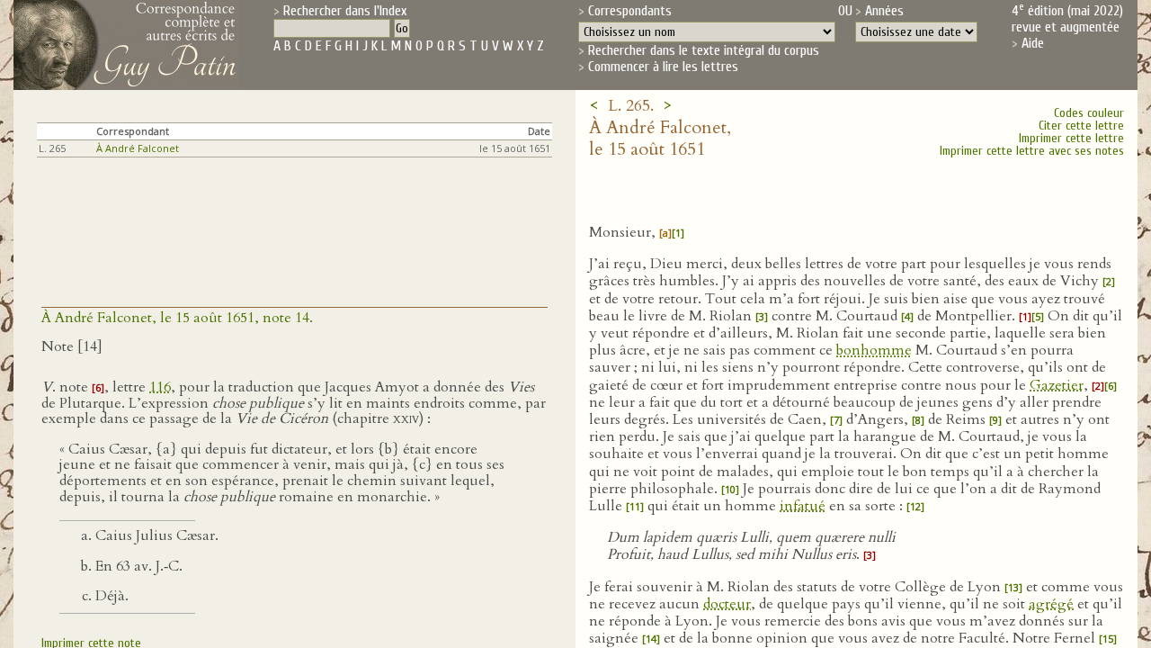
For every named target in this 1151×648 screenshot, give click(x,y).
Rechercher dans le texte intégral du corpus (703, 50)
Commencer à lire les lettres (663, 66)
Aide (1033, 43)
